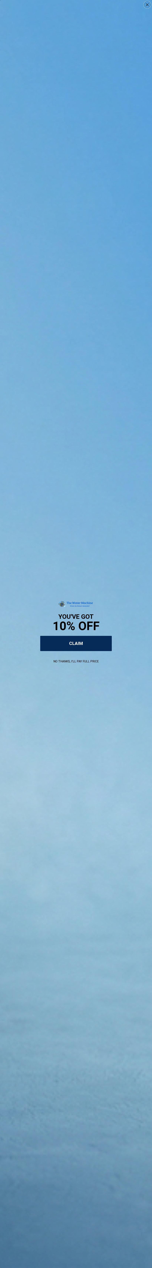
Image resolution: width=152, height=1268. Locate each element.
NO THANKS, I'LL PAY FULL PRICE (76, 661)
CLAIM (76, 643)
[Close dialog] (147, 4)
